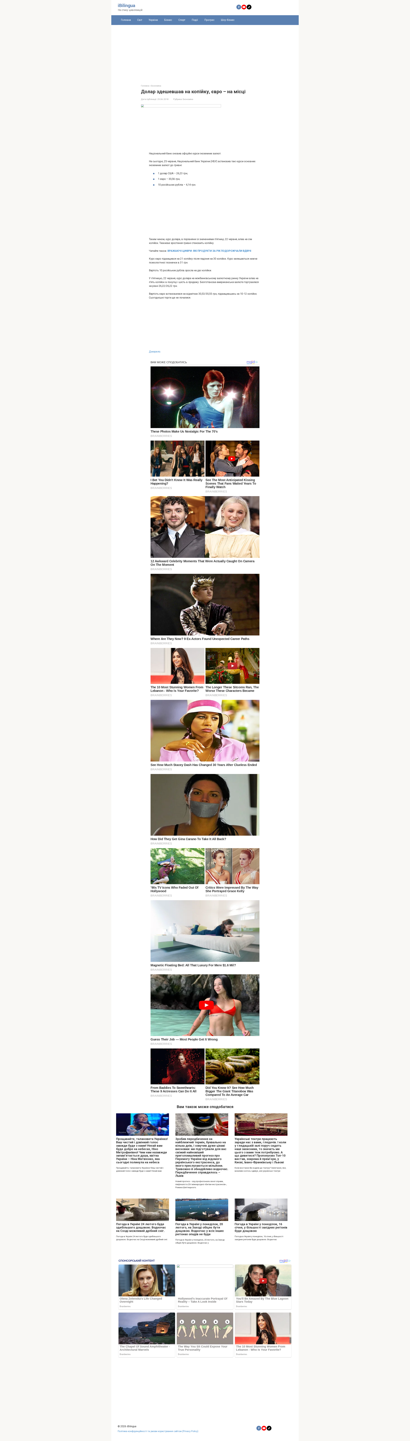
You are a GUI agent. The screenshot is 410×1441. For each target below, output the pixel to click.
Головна (126, 19)
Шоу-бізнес (227, 19)
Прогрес (209, 19)
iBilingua (126, 5)
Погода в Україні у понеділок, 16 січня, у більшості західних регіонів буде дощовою (261, 1227)
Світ (139, 19)
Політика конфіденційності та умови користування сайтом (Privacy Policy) (158, 1431)
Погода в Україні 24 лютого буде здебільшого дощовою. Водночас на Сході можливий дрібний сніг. (141, 1227)
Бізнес (168, 19)
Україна (153, 19)
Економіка (188, 99)
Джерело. (155, 351)
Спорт (181, 19)
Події (195, 19)
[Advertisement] (205, 52)
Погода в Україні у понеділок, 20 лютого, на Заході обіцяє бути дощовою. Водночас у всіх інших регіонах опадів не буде (199, 1229)
